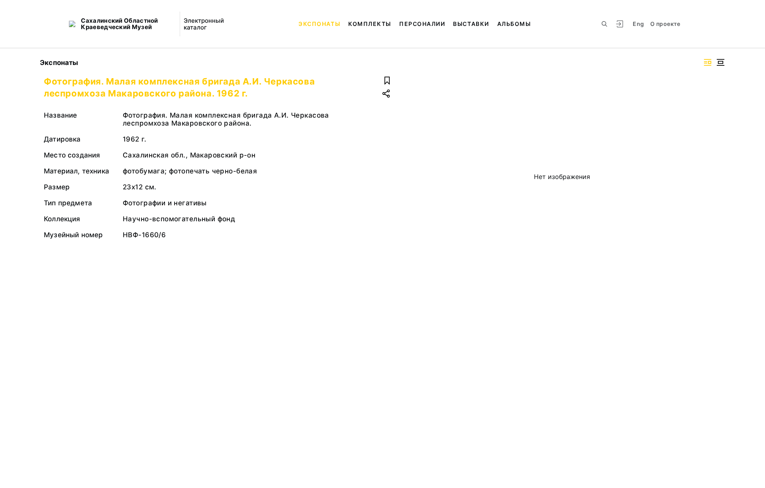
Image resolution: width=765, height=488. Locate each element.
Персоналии (422, 23)
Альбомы (514, 23)
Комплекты (369, 23)
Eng (638, 23)
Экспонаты (319, 23)
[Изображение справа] (707, 62)
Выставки (471, 23)
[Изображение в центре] (720, 62)
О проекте (665, 23)
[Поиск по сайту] (604, 24)
